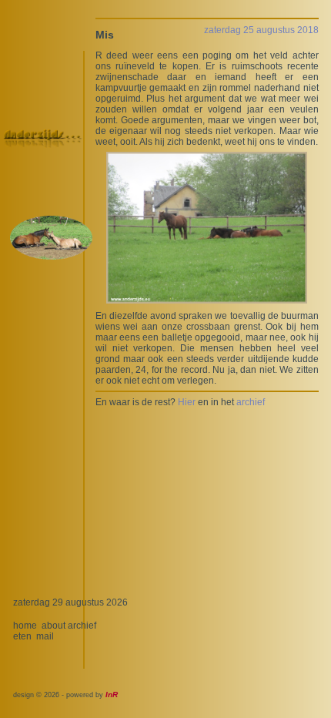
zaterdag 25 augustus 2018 (261, 30)
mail (45, 636)
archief (250, 402)
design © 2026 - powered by (65, 695)
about (53, 625)
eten (22, 636)
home (25, 625)
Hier (187, 402)
